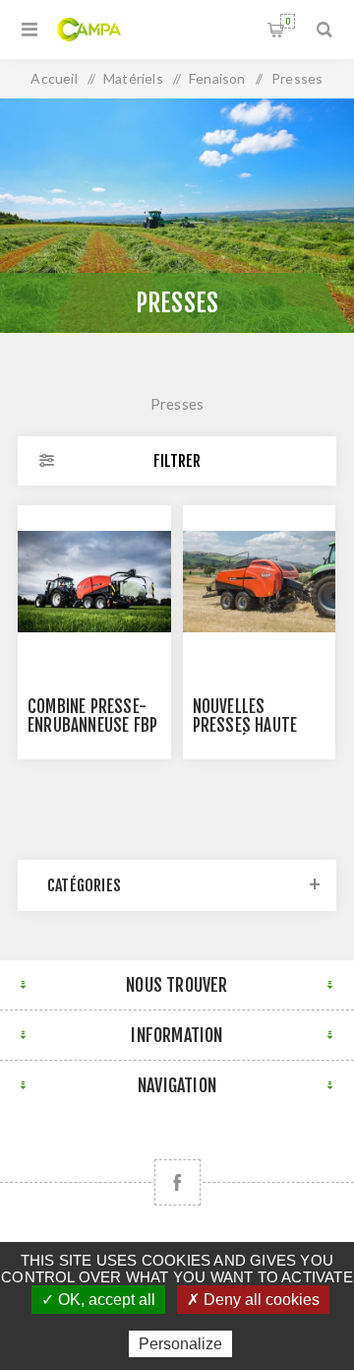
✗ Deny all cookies (253, 1299)
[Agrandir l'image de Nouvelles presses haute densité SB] (259, 582)
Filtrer (177, 461)
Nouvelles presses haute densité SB (245, 725)
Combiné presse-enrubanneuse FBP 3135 (92, 725)
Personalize (180, 1344)
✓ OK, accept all (98, 1299)
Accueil (53, 78)
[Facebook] (177, 1182)
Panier (287, 21)
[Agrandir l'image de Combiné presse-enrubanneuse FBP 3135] (94, 582)
